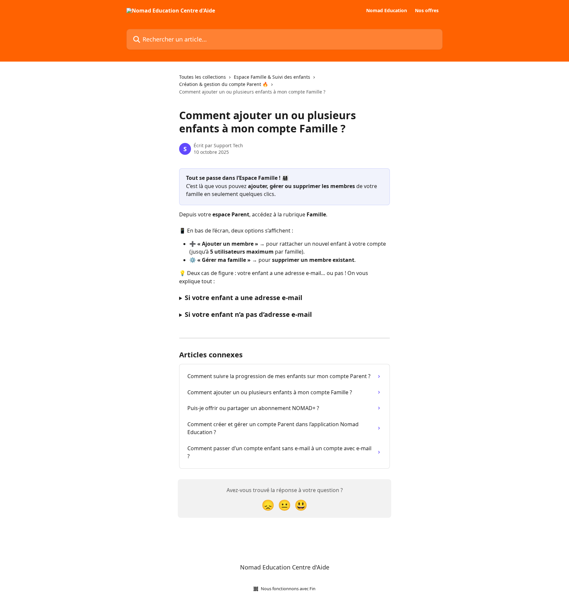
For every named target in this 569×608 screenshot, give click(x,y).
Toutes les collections (202, 77)
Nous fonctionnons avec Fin (288, 589)
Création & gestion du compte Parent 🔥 (223, 84)
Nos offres (427, 10)
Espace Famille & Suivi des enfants (272, 77)
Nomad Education (386, 10)
